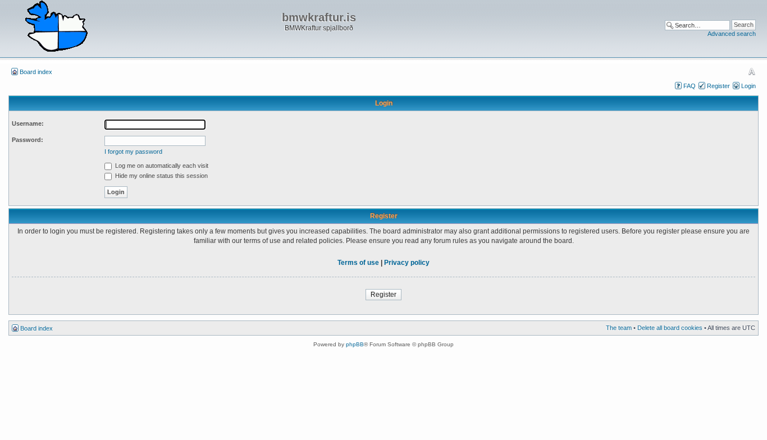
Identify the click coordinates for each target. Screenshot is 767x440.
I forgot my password (133, 151)
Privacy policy (407, 263)
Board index (36, 71)
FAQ (689, 85)
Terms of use (358, 263)
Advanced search (731, 33)
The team (619, 327)
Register (718, 85)
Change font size (751, 71)
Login (748, 85)
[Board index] (56, 27)
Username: (28, 123)
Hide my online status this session (160, 175)
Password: (27, 139)
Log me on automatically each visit (160, 165)
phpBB (355, 344)
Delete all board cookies (669, 327)
